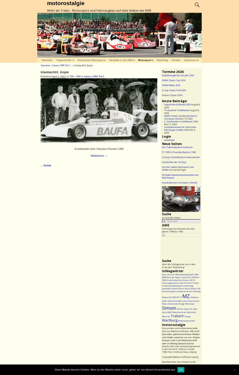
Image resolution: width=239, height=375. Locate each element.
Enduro (186, 280)
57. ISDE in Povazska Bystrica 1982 (179, 152)
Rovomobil (173, 304)
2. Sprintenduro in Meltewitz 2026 (181, 121)
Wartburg (169, 320)
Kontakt (176, 60)
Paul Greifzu (193, 301)
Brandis (170, 277)
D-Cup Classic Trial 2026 (174, 90)
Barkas (182, 274)
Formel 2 (188, 283)
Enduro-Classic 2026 (172, 95)
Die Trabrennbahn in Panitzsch (177, 147)
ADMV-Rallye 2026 (171, 85)
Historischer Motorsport (90, 60)
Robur (165, 304)
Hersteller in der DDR (121, 60)
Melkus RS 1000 (169, 297)
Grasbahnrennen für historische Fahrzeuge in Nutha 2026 (180, 128)
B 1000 (176, 274)
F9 (194, 280)
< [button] (166, 198)
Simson (169, 308)
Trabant (177, 316)
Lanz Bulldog (194, 291)
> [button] (196, 198)
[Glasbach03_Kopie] (99, 112)
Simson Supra (183, 309)
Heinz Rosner (191, 288)
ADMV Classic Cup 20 (172, 80)
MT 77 (179, 297)
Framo (196, 283)
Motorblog (162, 60)
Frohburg (166, 286)
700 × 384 (75, 76)
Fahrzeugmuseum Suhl (172, 283)
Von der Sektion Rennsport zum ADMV (178, 168)
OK (180, 369)
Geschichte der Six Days (174, 162)
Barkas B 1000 (192, 274)
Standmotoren (179, 312)
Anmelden (169, 140)
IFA (199, 288)
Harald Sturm (178, 288)
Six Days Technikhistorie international (180, 157)
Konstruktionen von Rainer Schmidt (179, 182)
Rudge (182, 304)
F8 (191, 280)
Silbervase (189, 304)
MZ (186, 296)
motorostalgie (66, 3)
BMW (164, 277)
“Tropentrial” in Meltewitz (177, 110)
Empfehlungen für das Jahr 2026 (178, 75)
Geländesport (177, 286)
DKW (164, 280)
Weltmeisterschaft (186, 321)
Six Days (193, 309)
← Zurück (46, 165)
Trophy (187, 316)
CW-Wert (195, 277)
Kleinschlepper (169, 291)
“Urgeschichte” (64, 60)
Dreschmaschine (174, 280)
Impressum (190, 60)
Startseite (47, 60)
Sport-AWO (167, 312)
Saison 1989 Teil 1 (61, 65)
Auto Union (167, 274)
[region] (181, 199)
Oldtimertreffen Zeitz (177, 301)
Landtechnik (182, 291)
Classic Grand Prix (183, 277)
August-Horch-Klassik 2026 (177, 104)
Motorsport (144, 60)
